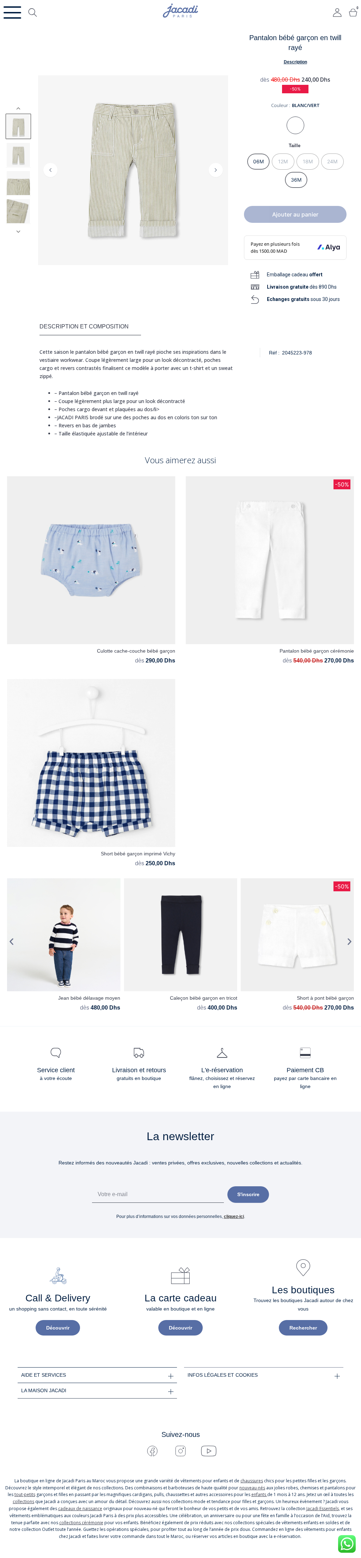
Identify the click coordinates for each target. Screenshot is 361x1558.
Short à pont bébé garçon (325, 998)
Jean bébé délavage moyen (89, 998)
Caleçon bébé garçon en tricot (203, 998)
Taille (294, 145)
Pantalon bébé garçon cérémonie (317, 651)
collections (23, 1501)
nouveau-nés (252, 1488)
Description (295, 61)
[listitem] (18, 126)
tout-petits (24, 1494)
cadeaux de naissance (80, 1509)
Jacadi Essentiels (322, 1509)
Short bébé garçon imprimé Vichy (138, 853)
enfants (259, 1494)
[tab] (90, 327)
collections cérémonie (81, 1523)
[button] (11, 941)
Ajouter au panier (295, 214)
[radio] (258, 161)
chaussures (251, 1481)
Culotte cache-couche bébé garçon (136, 651)
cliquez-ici (234, 1216)
